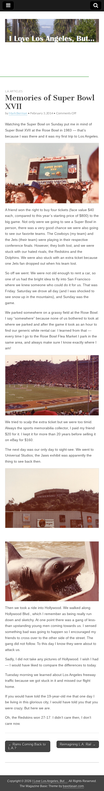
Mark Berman (18, 113)
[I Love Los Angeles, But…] (52, 27)
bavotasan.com (73, 786)
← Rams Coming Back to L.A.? (27, 746)
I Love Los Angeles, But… (49, 781)
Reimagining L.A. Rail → (78, 744)
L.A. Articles (13, 91)
